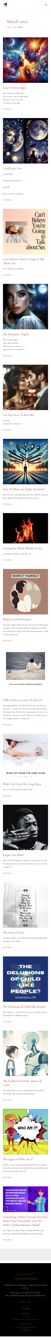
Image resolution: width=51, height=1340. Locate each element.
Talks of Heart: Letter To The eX (22, 700)
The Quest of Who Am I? (18, 1159)
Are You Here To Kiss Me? (19, 415)
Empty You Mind (13, 855)
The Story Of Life (13, 932)
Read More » (8, 109)
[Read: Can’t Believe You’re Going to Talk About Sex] (25, 231)
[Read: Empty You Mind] (25, 827)
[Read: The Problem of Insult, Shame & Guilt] (25, 1053)
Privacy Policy (25, 1313)
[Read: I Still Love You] (25, 140)
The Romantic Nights (16, 334)
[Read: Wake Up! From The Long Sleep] (25, 756)
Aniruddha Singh (25, 1330)
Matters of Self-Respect (17, 619)
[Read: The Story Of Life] (25, 904)
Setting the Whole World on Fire (22, 548)
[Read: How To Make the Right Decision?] (25, 461)
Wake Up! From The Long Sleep (22, 784)
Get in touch (25, 1308)
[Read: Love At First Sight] (25, 60)
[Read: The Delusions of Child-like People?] (25, 979)
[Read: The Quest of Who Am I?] (25, 1131)
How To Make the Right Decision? (24, 489)
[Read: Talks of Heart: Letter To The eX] (25, 672)
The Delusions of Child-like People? (24, 1006)
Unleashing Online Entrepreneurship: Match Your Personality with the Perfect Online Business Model (25, 1221)
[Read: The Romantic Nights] (25, 306)
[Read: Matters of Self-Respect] (25, 591)
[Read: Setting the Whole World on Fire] (25, 528)
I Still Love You (12, 168)
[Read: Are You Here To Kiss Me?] (25, 387)
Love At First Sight (14, 88)
